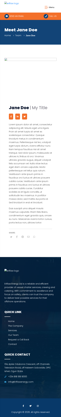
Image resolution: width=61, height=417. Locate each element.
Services (12, 330)
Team (18, 35)
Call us (52, 16)
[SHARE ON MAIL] (28, 237)
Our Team (13, 335)
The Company (15, 325)
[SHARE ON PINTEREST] (22, 237)
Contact (12, 344)
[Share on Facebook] (17, 237)
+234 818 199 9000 (17, 376)
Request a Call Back (18, 339)
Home (7, 35)
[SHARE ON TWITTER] (11, 237)
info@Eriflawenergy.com (20, 381)
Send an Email (16, 16)
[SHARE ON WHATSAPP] (34, 237)
